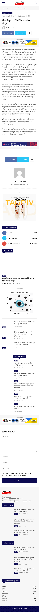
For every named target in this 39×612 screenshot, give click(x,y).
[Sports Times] (19, 3)
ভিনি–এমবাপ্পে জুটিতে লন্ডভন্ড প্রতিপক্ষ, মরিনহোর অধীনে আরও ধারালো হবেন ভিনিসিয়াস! (24, 334)
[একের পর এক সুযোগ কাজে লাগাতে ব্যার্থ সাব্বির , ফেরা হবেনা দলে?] (7, 346)
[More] (29, 33)
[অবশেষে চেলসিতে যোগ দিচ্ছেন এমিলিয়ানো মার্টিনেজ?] (7, 407)
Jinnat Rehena (6, 283)
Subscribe (33, 243)
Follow (34, 238)
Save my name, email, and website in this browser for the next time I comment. (16, 474)
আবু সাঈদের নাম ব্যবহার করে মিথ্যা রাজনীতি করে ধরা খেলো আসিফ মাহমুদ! (18, 279)
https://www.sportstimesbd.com (19, 184)
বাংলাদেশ (10, 13)
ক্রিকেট (8, 8)
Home (3, 8)
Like (35, 233)
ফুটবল (4, 338)
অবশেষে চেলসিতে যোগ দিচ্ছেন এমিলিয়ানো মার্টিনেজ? (25, 408)
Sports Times (12, 28)
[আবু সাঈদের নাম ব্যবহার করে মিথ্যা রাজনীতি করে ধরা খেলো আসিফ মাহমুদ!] (19, 264)
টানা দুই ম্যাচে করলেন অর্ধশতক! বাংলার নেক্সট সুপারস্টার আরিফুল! (24, 323)
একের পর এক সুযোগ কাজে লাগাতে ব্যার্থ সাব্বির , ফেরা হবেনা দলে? (24, 343)
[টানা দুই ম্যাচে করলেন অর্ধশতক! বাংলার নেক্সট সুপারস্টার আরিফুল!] (7, 325)
